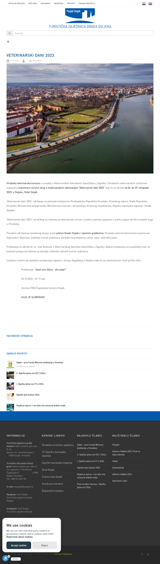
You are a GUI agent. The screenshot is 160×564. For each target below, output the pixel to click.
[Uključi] (6, 559)
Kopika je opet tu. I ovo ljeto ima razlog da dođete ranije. (41, 405)
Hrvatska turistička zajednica (58, 444)
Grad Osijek (48, 469)
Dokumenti (45, 3)
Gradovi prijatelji (87, 3)
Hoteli (115, 461)
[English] (150, 3)
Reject (44, 545)
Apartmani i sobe (119, 480)
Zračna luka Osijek (52, 476)
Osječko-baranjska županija (57, 462)
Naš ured (33, 3)
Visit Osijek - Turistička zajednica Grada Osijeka (19, 497)
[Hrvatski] (144, 3)
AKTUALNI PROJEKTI (16, 3)
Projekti (71, 3)
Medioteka (58, 3)
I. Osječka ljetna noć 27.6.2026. (30, 384)
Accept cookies (18, 545)
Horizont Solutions (63, 553)
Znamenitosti (118, 467)
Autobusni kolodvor (52, 483)
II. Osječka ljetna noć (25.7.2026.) (31, 373)
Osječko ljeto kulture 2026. (28, 394)
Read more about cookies (19, 536)
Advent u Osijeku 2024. (122, 474)
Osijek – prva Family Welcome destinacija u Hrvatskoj (39, 362)
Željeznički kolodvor (53, 490)
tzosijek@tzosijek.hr (23, 486)
